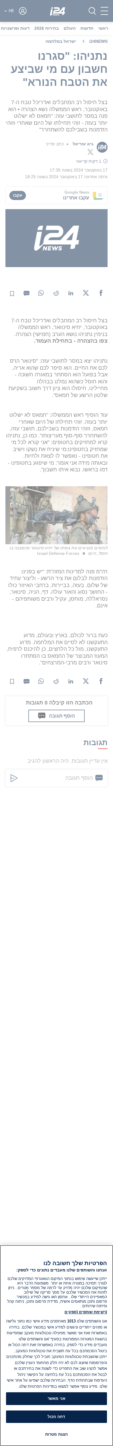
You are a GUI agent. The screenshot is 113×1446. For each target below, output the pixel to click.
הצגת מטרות (56, 1434)
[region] (56, 1345)
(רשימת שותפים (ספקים (85, 1312)
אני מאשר (56, 1398)
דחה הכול (56, 1416)
